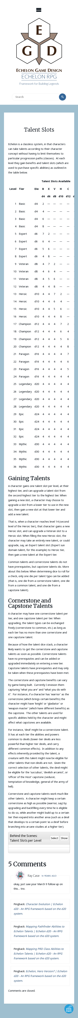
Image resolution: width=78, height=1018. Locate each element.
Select (54, 838)
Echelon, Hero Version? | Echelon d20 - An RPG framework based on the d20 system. (40, 975)
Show (64, 838)
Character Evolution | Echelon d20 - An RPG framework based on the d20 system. (40, 908)
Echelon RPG (39, 76)
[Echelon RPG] (39, 45)
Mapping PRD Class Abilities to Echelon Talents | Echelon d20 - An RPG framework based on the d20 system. (39, 953)
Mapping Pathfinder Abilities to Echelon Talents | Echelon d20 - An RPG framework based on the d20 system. (39, 931)
